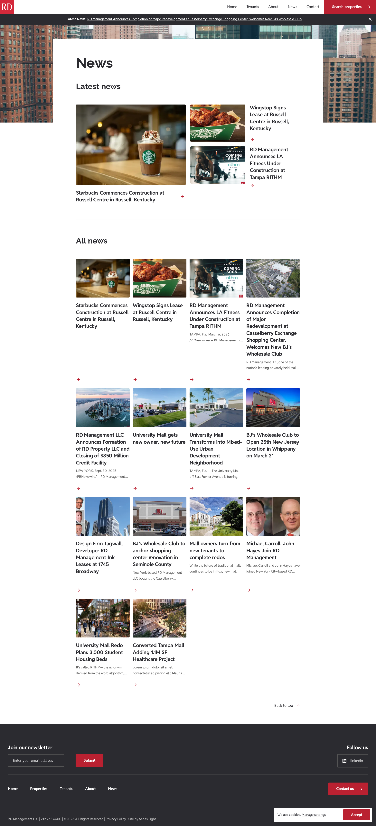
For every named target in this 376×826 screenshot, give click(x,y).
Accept (356, 814)
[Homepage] (7, 7)
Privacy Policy (116, 819)
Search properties (347, 6)
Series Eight (147, 819)
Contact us (345, 788)
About (90, 788)
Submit (89, 760)
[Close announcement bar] (370, 19)
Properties (38, 788)
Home (13, 788)
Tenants (66, 788)
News (112, 788)
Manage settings (314, 814)
